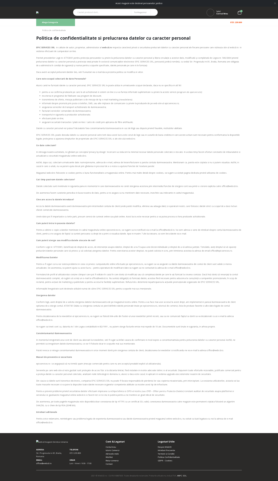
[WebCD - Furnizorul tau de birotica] (41, 12)
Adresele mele (112, 453)
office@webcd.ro (44, 463)
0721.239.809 (236, 22)
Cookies (168, 460)
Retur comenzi (112, 460)
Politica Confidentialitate (169, 457)
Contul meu (111, 447)
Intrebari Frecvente (166, 450)
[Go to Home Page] (37, 30)
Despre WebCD (165, 447)
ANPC (179, 475)
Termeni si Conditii (166, 453)
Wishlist (109, 457)
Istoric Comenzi (112, 450)
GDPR (160, 460)
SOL (184, 475)
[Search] (154, 12)
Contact (109, 464)
